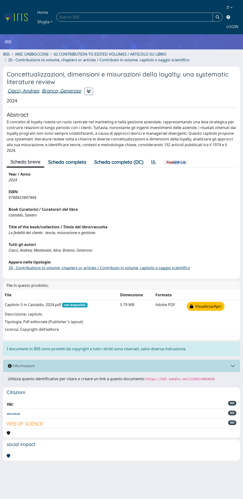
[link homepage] (17, 17)
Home (42, 12)
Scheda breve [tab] (25, 162)
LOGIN (232, 26)
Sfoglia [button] (43, 21)
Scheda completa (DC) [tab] (118, 162)
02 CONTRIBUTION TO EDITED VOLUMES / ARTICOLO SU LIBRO (110, 54)
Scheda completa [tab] (67, 162)
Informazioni (23, 365)
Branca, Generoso (61, 91)
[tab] (153, 162)
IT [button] (228, 7)
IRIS (6, 54)
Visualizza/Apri (207, 306)
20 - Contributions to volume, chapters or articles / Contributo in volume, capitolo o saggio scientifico (99, 59)
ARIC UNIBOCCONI (31, 54)
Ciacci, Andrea (23, 91)
